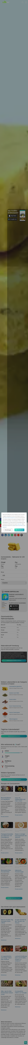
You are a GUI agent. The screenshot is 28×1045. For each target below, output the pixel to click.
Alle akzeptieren (19, 529)
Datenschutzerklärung (19, 525)
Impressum (5, 527)
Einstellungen (8, 530)
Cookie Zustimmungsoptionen (9, 517)
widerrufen (19, 523)
